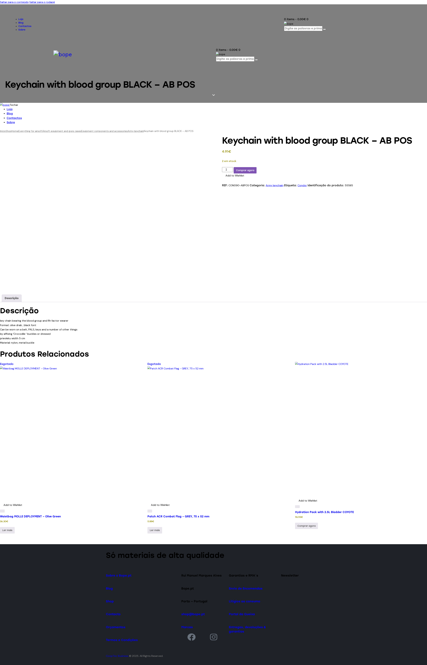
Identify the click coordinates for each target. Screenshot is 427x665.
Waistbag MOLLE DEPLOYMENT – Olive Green (30, 516)
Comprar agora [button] (306, 526)
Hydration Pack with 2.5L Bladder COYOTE (324, 512)
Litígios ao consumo (244, 601)
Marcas (187, 627)
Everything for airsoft (30, 131)
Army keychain (136, 131)
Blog (109, 588)
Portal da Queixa (242, 614)
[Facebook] (191, 637)
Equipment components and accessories (104, 131)
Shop (9, 131)
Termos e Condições (122, 640)
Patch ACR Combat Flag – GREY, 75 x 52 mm (178, 516)
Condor (302, 185)
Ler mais (7, 530)
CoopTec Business (117, 656)
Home (15, 131)
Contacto (113, 614)
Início (3, 131)
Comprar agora (245, 170)
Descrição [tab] (12, 298)
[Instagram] (213, 637)
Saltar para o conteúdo (14, 2)
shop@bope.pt (193, 614)
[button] (233, 175)
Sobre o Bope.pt (118, 575)
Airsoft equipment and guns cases (61, 131)
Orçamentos (115, 627)
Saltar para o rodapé (42, 2)
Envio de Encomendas (246, 588)
